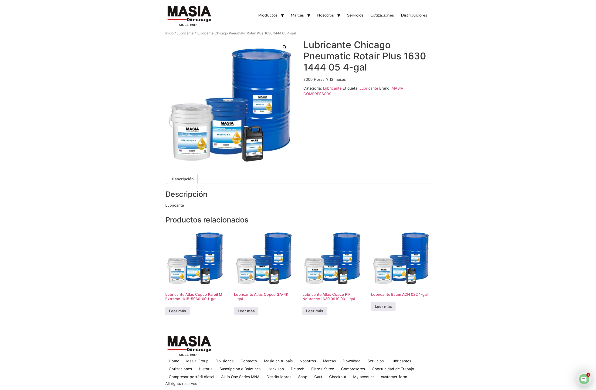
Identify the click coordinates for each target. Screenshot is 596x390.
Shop (302, 376)
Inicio (169, 33)
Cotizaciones (382, 15)
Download (352, 361)
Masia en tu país (278, 361)
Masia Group (197, 361)
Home (174, 361)
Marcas (297, 15)
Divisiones (225, 361)
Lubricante (185, 33)
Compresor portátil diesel (191, 376)
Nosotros (325, 15)
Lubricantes (401, 361)
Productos (268, 15)
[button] (285, 47)
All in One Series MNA (240, 376)
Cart (318, 376)
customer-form (394, 376)
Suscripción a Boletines (240, 368)
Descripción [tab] (183, 179)
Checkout (337, 376)
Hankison (276, 368)
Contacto (248, 361)
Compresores (353, 368)
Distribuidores (414, 15)
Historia (206, 368)
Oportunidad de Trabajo (393, 368)
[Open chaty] (584, 379)
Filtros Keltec (322, 368)
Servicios (355, 15)
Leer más (177, 311)
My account (363, 376)
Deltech (297, 368)
